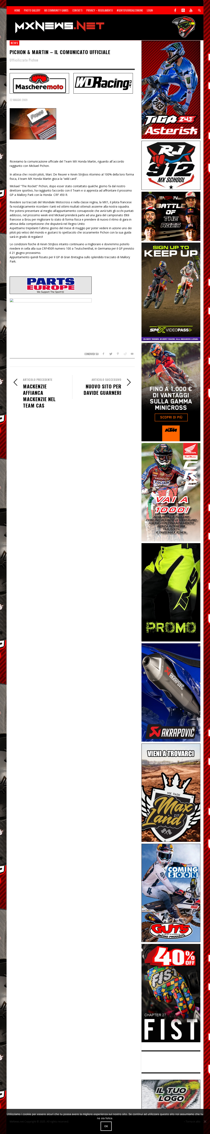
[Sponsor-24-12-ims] (171, 592)
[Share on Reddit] (125, 354)
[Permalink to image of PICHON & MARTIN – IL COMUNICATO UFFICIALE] (33, 123)
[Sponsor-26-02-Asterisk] (171, 89)
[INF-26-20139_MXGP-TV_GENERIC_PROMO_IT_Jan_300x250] (171, 216)
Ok (106, 1126)
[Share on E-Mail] (132, 354)
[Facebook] (175, 10)
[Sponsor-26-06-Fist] (171, 993)
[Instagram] (183, 10)
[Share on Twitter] (110, 354)
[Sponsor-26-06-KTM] (171, 392)
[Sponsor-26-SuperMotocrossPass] (171, 291)
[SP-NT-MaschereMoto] (39, 83)
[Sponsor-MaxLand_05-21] (171, 792)
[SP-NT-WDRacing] (103, 83)
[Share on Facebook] (103, 354)
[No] (205, 1121)
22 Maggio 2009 (18, 100)
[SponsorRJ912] (171, 165)
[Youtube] (191, 10)
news (14, 43)
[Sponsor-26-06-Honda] (171, 492)
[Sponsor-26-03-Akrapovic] (171, 692)
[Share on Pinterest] (118, 354)
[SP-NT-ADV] (171, 1094)
